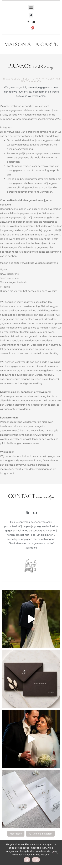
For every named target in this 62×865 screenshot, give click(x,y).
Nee (36, 859)
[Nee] (56, 852)
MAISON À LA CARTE (31, 44)
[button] (31, 7)
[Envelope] (34, 22)
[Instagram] (28, 22)
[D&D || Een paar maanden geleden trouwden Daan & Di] (31, 619)
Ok (27, 859)
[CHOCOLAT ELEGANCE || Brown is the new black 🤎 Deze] (31, 679)
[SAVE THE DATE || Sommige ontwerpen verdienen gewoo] (31, 799)
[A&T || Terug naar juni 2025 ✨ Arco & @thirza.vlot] (31, 739)
